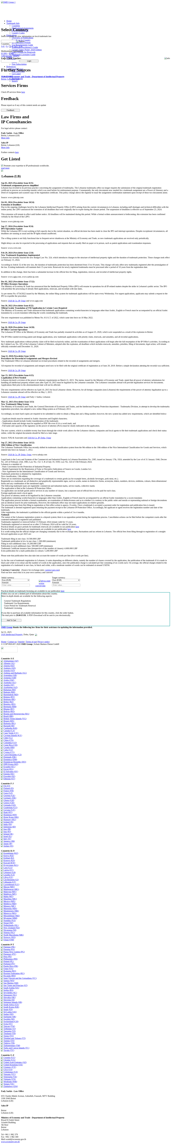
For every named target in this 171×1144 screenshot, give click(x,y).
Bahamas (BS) (9, 690)
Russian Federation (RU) (14, 973)
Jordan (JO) (8, 846)
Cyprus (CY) (9, 752)
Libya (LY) (8, 877)
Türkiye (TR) (9, 1043)
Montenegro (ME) (11, 911)
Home (9, 21)
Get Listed (16, 74)
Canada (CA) (9, 731)
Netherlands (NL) (10, 925)
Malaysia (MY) (9, 892)
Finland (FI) (8, 788)
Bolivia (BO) (9, 711)
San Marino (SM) (10, 983)
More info (5, 138)
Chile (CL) (8, 738)
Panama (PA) (9, 949)
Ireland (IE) (8, 834)
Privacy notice (44, 642)
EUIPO (4, 53)
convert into (40, 586)
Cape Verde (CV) (10, 733)
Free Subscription (19, 64)
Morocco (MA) (9, 913)
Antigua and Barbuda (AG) (15, 673)
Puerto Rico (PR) (10, 966)
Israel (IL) (7, 836)
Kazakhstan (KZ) (10, 853)
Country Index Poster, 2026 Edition (27, 50)
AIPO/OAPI (6, 56)
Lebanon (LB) (9, 872)
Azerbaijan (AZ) (10, 687)
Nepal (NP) (8, 923)
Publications (11, 35)
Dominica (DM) (10, 759)
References (11, 66)
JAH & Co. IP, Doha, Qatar (39, 438)
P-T (16, 46)
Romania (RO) (9, 971)
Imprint (21, 642)
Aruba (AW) (8, 680)
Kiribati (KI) (8, 858)
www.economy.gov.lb (10, 1142)
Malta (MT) (8, 896)
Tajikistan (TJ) (9, 1029)
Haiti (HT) (7, 812)
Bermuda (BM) (9, 706)
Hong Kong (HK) (11, 817)
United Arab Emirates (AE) (15, 1062)
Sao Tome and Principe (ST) (15, 985)
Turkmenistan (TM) (11, 1045)
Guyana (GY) (9, 810)
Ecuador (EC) (9, 767)
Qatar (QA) (8, 968)
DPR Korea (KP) (10, 764)
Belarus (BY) (9, 697)
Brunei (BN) (8, 721)
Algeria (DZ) (9, 666)
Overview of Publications (22, 38)
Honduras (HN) (10, 815)
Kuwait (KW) (9, 863)
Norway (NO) (9, 937)
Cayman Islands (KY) (12, 735)
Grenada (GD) (9, 805)
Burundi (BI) (8, 726)
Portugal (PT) (9, 964)
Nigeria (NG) (9, 932)
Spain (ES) (8, 1009)
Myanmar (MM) (10, 918)
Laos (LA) (7, 868)
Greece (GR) (8, 803)
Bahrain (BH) (9, 692)
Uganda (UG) (9, 1057)
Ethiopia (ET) (9, 779)
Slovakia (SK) (9, 997)
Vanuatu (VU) (9, 1074)
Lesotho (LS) (9, 875)
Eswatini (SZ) (9, 776)
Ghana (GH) (8, 800)
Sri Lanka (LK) (10, 1012)
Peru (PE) (7, 956)
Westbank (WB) (10, 1081)
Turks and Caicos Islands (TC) (16, 1048)
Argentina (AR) (10, 675)
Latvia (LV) (8, 870)
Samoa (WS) (8, 980)
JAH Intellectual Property (11, 634)
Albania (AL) (9, 663)
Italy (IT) (7, 839)
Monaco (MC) (9, 906)
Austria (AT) (8, 685)
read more (5, 168)
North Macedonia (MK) (13, 935)
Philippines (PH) (10, 959)
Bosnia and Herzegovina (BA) (16, 714)
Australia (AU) (9, 682)
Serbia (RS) (8, 990)
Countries (16, 26)
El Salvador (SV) (10, 771)
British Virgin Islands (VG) (14, 718)
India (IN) (7, 824)
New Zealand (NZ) (11, 928)
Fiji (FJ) (6, 786)
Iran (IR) (7, 829)
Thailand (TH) (9, 1033)
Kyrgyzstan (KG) (10, 865)
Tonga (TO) (8, 1036)
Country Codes (18, 33)
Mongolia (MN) (10, 908)
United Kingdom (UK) (13, 1065)
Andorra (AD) (9, 668)
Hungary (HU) (9, 819)
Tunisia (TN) (8, 1041)
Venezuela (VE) (10, 1077)
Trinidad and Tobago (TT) (14, 1038)
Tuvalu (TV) (8, 1050)
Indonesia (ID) (9, 827)
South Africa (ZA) (11, 1005)
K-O (11, 46)
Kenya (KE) (8, 855)
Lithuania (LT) (9, 882)
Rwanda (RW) (9, 976)
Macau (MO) (9, 887)
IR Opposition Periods (21, 42)
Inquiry (15, 81)
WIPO (11, 53)
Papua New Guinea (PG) (14, 952)
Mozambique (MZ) (11, 916)
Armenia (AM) (9, 678)
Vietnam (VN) (9, 1079)
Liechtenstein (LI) (11, 880)
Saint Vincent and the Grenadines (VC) (20, 978)
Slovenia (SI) (9, 1000)
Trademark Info (13, 23)
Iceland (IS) (8, 822)
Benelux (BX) (9, 704)
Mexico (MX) (9, 901)
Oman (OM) (8, 940)
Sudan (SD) (8, 1014)
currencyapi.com (52, 570)
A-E (3, 46)
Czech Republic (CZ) (12, 755)
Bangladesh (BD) (10, 694)
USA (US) (7, 1069)
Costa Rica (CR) (10, 745)
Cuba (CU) (8, 750)
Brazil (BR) (8, 716)
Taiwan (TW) (9, 1026)
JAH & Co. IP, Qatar (17, 301)
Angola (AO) (9, 670)
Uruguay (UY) (9, 1067)
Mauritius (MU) (10, 899)
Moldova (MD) (9, 904)
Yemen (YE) (8, 1084)
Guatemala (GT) (10, 807)
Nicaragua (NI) (9, 930)
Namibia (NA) (9, 920)
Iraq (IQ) (7, 831)
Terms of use (31, 642)
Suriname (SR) (9, 1017)
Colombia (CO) (10, 743)
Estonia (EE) (8, 774)
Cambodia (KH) (10, 728)
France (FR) (8, 791)
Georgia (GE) (9, 795)
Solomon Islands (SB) (12, 1002)
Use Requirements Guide (22, 45)
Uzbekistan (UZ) (10, 1072)
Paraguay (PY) (9, 954)
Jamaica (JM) (9, 841)
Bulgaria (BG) (9, 723)
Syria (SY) (8, 1024)
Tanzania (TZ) (9, 1031)
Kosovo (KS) (9, 860)
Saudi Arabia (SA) (11, 988)
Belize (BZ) (8, 702)
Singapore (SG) (10, 995)
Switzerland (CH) (10, 1021)
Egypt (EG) (8, 769)
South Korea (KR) (11, 1007)
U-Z (20, 46)
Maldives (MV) (10, 894)
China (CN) (8, 740)
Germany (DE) (9, 798)
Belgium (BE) (9, 699)
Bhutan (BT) (8, 709)
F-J (7, 46)
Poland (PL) (8, 961)
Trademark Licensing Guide (23, 54)
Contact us (12, 642)
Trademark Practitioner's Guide (25, 47)
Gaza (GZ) (8, 793)
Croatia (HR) (9, 747)
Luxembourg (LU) (11, 884)
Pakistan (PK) (9, 947)
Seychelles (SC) (10, 993)
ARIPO (16, 56)
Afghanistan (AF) (10, 661)
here (23, 92)
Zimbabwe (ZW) (10, 1086)
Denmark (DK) (9, 757)
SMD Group (6, 627)
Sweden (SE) (9, 1019)
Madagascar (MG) (11, 889)
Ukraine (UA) (9, 1060)
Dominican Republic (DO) (14, 762)
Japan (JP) (7, 843)
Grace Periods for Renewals (23, 52)
